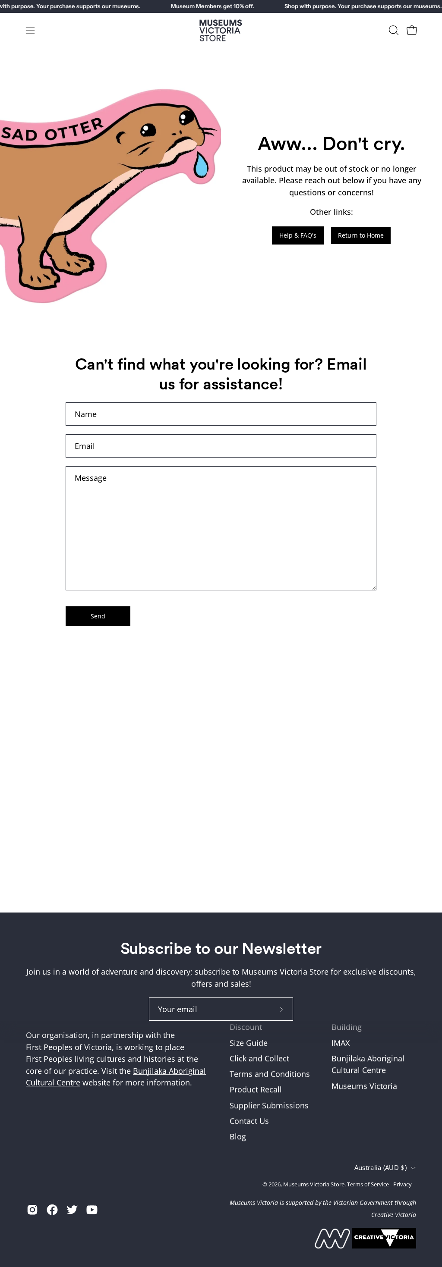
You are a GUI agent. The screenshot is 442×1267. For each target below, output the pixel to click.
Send (98, 616)
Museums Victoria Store (313, 1184)
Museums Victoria (364, 1086)
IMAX (341, 1043)
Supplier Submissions (269, 1105)
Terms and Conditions (270, 1074)
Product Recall (256, 1090)
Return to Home (361, 235)
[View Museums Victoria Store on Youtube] (91, 1209)
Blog (238, 1137)
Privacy (402, 1184)
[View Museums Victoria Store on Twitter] (72, 1209)
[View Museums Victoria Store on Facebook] (52, 1209)
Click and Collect (259, 1058)
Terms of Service (368, 1184)
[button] (393, 30)
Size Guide (249, 1043)
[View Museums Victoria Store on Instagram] (32, 1209)
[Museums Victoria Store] (221, 30)
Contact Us (249, 1121)
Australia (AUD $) (380, 1167)
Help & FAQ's (297, 235)
